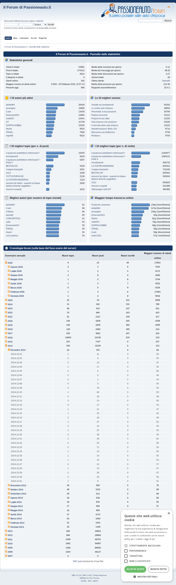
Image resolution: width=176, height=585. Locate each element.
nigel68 (9, 135)
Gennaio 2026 (17, 296)
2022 (10, 312)
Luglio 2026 (16, 271)
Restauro (95, 135)
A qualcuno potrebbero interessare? (23, 153)
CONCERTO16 (13, 218)
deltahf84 (10, 105)
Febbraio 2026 (17, 292)
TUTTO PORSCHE (15, 176)
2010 (10, 543)
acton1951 (96, 235)
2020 (10, 321)
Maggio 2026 (16, 279)
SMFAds (83, 578)
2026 (10, 263)
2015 (10, 342)
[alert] (147, 546)
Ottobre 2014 (16, 489)
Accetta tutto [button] (135, 569)
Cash (8, 111)
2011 (10, 539)
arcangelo (10, 108)
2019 (10, 325)
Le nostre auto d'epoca (102, 108)
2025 (10, 300)
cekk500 (10, 118)
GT (7, 122)
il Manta (9, 211)
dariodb (9, 215)
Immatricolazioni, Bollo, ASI (104, 129)
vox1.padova (12, 235)
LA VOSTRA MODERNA (17, 180)
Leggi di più (149, 538)
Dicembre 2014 (17, 350)
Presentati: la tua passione (103, 111)
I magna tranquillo (14, 169)
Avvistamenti (12, 156)
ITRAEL (9, 132)
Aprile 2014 (16, 514)
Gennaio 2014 (17, 527)
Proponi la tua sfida (100, 118)
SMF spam (78, 561)
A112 (8, 173)
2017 (10, 333)
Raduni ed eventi (99, 115)
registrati (39, 21)
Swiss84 (166, 81)
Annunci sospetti (13, 189)
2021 (10, 317)
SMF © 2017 (87, 575)
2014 (10, 346)
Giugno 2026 (16, 275)
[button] (146, 576)
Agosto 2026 (16, 267)
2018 (10, 329)
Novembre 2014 (18, 485)
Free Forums (94, 578)
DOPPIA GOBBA (13, 125)
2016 (10, 337)
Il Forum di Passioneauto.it (27, 7)
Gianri (9, 232)
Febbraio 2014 (17, 523)
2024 (10, 304)
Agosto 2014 (16, 498)
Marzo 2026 (16, 288)
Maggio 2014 (16, 510)
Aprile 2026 (16, 283)
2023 (10, 308)
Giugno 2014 (16, 506)
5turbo (9, 129)
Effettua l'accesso (21, 21)
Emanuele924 (12, 115)
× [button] (168, 513)
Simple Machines (100, 575)
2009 (10, 548)
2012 (10, 535)
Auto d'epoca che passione (104, 122)
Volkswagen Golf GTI (101, 189)
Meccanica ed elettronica (103, 132)
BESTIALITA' (12, 166)
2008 (10, 552)
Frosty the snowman (100, 205)
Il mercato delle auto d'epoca (104, 125)
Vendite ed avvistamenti (102, 105)
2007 (10, 556)
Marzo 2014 (16, 518)
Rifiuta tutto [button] (158, 569)
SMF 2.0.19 (76, 575)
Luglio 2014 (16, 502)
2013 (10, 531)
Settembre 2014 (18, 494)
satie (8, 222)
